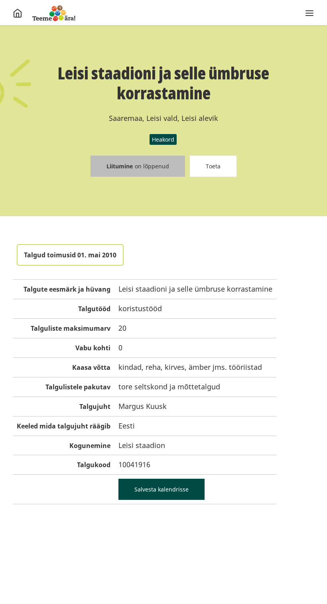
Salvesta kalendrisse (161, 489)
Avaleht (54, 13)
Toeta (213, 166)
